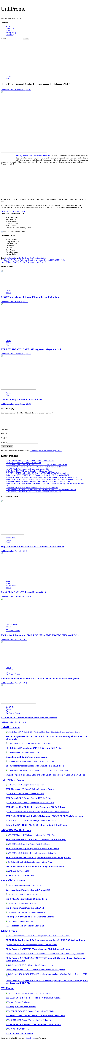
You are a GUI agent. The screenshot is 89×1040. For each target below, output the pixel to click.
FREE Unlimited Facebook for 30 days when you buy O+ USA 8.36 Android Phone (45, 940)
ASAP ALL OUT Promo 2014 (20, 875)
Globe (8, 581)
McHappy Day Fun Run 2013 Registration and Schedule (24, 262)
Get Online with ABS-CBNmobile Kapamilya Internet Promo (35, 866)
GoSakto (9, 583)
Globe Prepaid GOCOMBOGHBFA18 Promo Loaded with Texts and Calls (33, 492)
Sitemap (8, 30)
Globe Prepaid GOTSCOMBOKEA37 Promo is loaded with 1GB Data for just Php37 (37, 475)
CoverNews (30, 1038)
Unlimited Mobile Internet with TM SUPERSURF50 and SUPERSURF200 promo (36, 467)
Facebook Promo (12, 624)
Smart (8, 542)
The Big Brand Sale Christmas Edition (32, 258)
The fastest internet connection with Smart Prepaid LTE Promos (36, 766)
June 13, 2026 (20, 551)
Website (4, 442)
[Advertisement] (44, 57)
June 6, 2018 (20, 722)
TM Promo (7, 988)
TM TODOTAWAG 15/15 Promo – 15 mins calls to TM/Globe (35, 1015)
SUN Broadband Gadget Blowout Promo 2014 (28, 890)
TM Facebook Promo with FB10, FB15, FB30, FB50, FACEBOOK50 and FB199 (36, 465)
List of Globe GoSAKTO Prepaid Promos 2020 (23, 463)
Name (4, 434)
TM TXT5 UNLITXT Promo (19, 1033)
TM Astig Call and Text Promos (21, 1006)
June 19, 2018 (20, 640)
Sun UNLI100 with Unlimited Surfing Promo (27, 899)
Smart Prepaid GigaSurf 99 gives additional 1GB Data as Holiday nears (32, 488)
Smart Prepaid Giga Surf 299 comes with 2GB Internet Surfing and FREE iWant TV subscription (41, 477)
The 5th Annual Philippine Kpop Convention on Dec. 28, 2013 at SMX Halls (33, 260)
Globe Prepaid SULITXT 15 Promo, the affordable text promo (35, 969)
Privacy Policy (11, 33)
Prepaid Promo (11, 586)
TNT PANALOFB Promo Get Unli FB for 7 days (29, 798)
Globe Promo (9, 930)
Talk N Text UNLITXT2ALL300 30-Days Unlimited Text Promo (36, 825)
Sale (7, 78)
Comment (5, 430)
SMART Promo (10, 727)
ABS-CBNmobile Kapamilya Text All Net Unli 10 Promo (32, 848)
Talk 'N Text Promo (12, 779)
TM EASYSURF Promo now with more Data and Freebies (27, 469)
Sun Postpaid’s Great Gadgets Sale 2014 (25, 908)
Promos (8, 293)
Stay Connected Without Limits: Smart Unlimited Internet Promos (30, 461)
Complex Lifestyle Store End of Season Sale (21, 399)
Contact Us (10, 28)
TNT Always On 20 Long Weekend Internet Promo (30, 789)
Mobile (8, 540)
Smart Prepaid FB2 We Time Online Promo (26, 757)
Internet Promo (11, 538)
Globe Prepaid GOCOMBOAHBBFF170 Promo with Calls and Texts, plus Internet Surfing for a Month (44, 479)
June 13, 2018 (20, 683)
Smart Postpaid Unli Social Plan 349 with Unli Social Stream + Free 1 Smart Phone (45, 775)
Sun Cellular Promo (13, 880)
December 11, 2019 (22, 597)
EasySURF (10, 707)
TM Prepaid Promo (13, 631)
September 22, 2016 (22, 404)
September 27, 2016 (22, 354)
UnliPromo (13, 9)
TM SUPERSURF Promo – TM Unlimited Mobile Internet (33, 1024)
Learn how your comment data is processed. (46, 451)
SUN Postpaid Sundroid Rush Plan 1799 (25, 926)
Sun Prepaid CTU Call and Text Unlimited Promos (30, 917)
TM (7, 629)
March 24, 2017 (21, 302)
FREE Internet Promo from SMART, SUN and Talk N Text (34, 748)
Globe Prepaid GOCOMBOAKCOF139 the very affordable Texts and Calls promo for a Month (41, 490)
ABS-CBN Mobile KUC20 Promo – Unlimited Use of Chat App (36, 839)
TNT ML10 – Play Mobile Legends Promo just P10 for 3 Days (35, 807)
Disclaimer (9, 35)
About (8, 26)
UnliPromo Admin (8, 90)
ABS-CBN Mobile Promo (16, 830)
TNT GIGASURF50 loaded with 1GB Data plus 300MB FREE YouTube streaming (36, 473)
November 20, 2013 (22, 90)
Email (4, 438)
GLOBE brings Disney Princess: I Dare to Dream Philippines (30, 297)
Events (8, 76)
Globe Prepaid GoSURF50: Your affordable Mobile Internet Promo (38, 949)
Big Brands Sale (11, 258)
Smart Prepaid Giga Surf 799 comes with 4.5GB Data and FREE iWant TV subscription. (38, 481)
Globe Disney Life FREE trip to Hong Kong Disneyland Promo (29, 471)
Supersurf (9, 670)
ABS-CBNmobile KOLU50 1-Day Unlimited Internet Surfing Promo (38, 857)
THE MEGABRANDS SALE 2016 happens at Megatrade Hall (31, 349)
